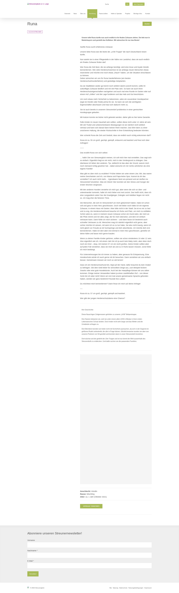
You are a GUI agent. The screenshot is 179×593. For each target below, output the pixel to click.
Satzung (115, 588)
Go (127, 4)
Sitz (110, 588)
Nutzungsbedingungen (135, 588)
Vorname (31, 540)
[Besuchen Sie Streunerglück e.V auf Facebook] (149, 5)
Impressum (148, 588)
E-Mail (30, 561)
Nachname (32, 551)
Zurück (147, 24)
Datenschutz (123, 588)
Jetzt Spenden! (138, 4)
